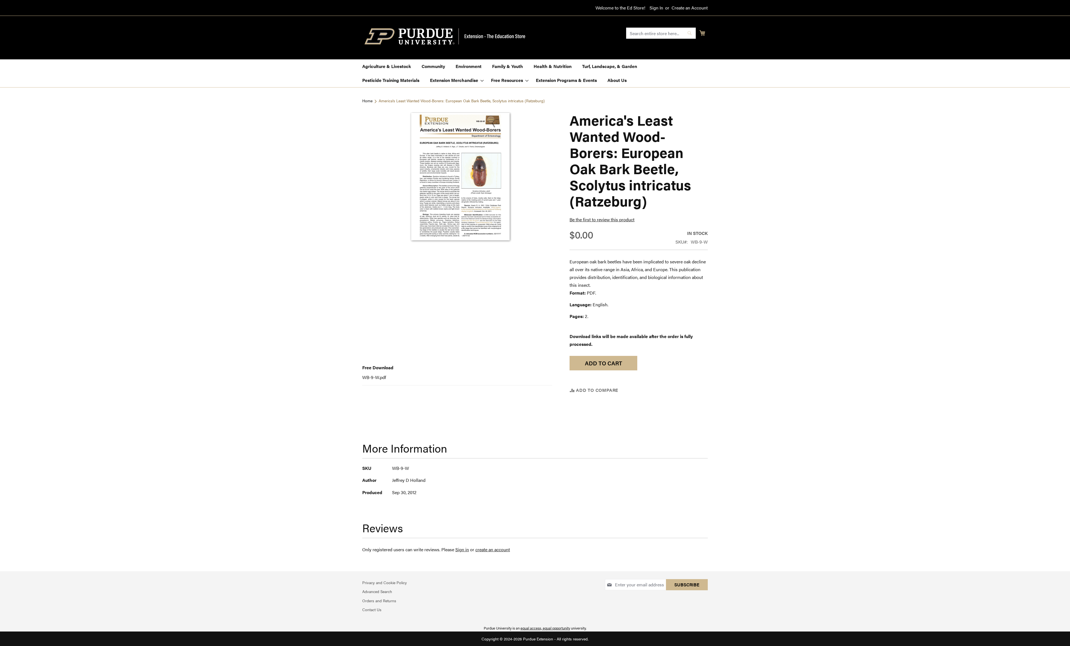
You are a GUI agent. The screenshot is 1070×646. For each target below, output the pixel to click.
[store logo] (448, 36)
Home (367, 100)
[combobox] (661, 33)
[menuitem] (386, 66)
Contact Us (371, 609)
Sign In (656, 8)
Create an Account (690, 8)
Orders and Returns (379, 600)
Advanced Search (377, 591)
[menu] (535, 73)
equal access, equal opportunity (545, 628)
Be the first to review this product (602, 219)
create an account (492, 549)
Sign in (462, 549)
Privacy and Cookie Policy (384, 582)
